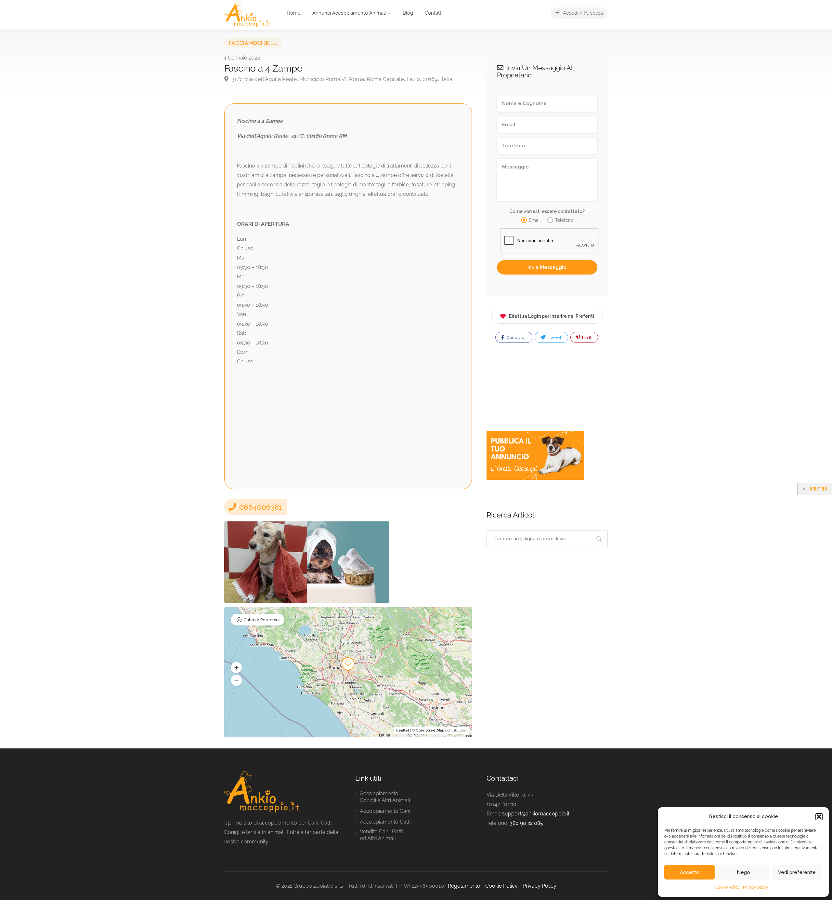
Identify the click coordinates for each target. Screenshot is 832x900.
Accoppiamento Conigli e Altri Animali (385, 796)
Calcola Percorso (261, 619)
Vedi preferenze (797, 872)
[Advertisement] (348, 421)
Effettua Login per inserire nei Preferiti (551, 316)
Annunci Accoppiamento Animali (349, 13)
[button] (819, 816)
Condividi (515, 337)
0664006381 (259, 507)
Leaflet (402, 730)
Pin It (586, 337)
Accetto (689, 872)
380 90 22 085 (526, 823)
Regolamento (464, 886)
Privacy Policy (539, 886)
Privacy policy (755, 887)
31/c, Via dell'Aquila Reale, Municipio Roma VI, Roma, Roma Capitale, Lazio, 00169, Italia (341, 79)
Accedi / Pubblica (582, 13)
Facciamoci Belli (253, 43)
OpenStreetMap (430, 730)
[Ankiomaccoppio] (247, 13)
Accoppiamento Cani (385, 811)
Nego (743, 872)
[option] (265, 562)
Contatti (433, 13)
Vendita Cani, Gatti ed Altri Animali (381, 834)
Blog (408, 13)
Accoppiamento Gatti (385, 822)
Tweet (554, 337)
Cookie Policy (727, 887)
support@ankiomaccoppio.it (535, 814)
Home (294, 13)
